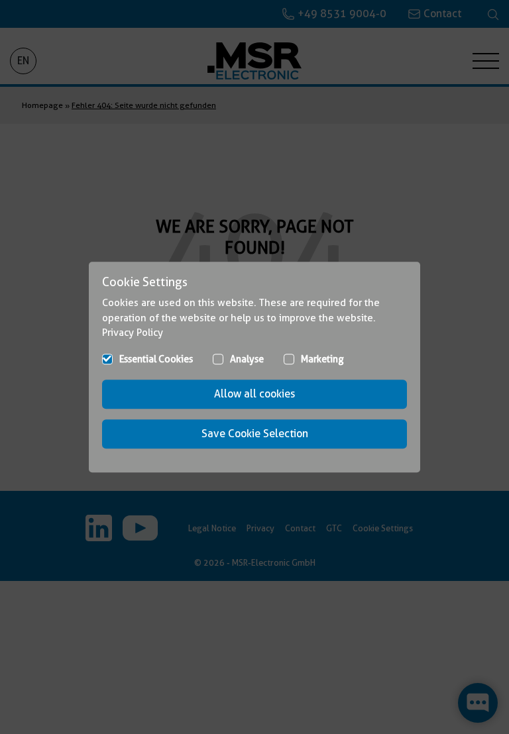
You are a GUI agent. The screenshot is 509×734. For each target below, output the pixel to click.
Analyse (247, 359)
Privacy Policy (132, 333)
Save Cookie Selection (254, 433)
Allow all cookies (254, 394)
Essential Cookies (156, 359)
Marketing (322, 359)
